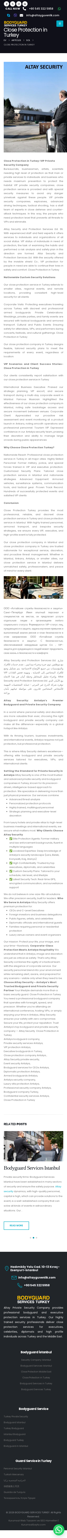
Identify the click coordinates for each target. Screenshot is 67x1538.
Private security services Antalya (23, 1043)
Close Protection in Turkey (36, 1372)
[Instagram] (18, 3)
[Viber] (15, 15)
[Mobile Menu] (59, 23)
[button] (30, 1233)
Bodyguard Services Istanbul (36, 1361)
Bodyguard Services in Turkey (36, 1378)
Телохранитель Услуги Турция (19, 1493)
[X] (12, 3)
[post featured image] (33, 1146)
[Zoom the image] (33, 1292)
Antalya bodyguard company (21, 1039)
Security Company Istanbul (36, 1355)
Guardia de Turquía (14, 1487)
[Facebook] (6, 3)
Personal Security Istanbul (18, 1463)
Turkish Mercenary (14, 1469)
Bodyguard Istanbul (14, 1417)
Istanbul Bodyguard (14, 1429)
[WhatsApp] (59, 8)
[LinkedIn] (25, 3)
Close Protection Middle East (32, 1168)
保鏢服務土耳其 (11, 1481)
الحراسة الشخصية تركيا (14, 1475)
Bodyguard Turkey (14, 1435)
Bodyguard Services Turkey (36, 1384)
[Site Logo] (16, 23)
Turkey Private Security (16, 1411)
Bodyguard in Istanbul (16, 1441)
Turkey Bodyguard (14, 1423)
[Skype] (8, 15)
